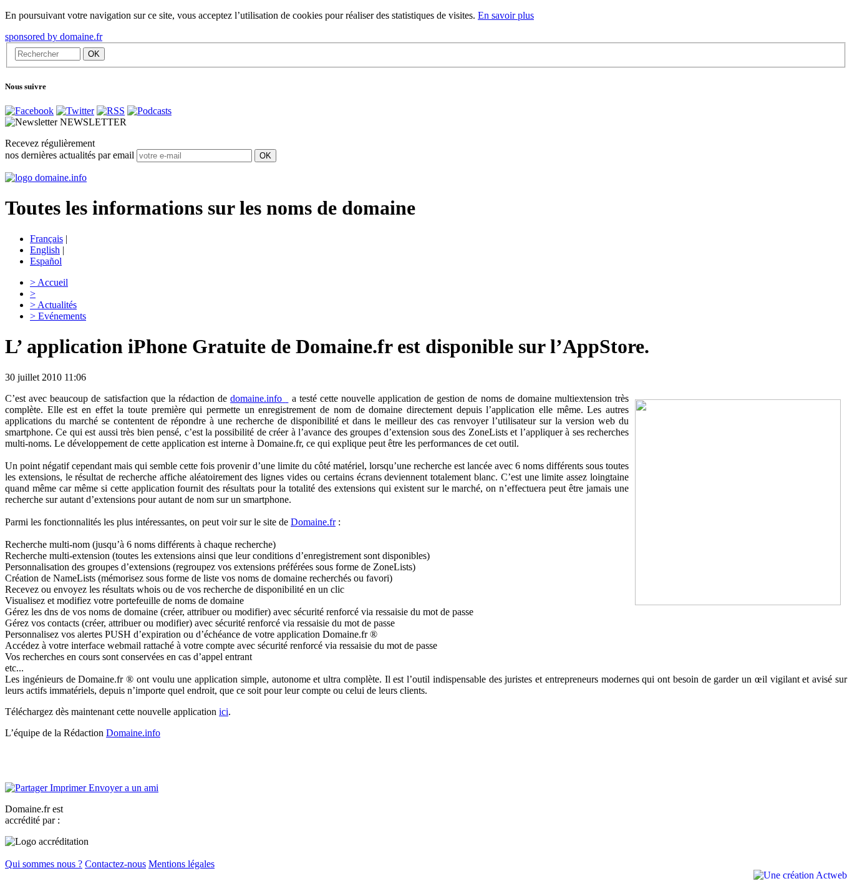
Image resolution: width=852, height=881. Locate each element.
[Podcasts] (149, 110)
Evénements (58, 316)
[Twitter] (75, 110)
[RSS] (111, 110)
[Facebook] (29, 110)
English (45, 250)
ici (223, 711)
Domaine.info (133, 733)
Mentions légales (181, 864)
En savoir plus (506, 15)
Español (46, 261)
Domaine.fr (313, 522)
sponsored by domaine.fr (53, 36)
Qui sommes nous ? (43, 864)
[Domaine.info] (46, 177)
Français (46, 238)
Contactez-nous (115, 864)
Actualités (53, 304)
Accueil (49, 282)
